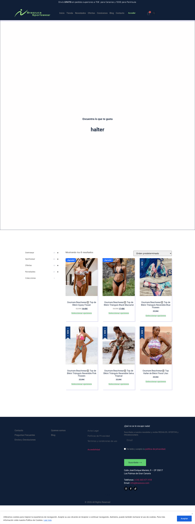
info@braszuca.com (139, 483)
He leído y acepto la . (146, 449)
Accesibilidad (94, 449)
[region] (97, 517)
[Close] (192, 513)
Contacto (120, 13)
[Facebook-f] (131, 489)
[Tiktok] (135, 489)
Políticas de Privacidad (99, 436)
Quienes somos (58, 430)
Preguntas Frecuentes (25, 435)
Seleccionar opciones (81, 313)
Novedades (80, 13)
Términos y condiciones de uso (102, 441)
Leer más (48, 520)
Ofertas (91, 13)
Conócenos (102, 13)
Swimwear (42, 252)
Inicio (61, 13)
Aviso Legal (93, 430)
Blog (112, 13)
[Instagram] (126, 489)
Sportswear (42, 259)
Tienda (69, 13)
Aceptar (184, 518)
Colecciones (40, 278)
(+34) (143, 480)
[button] (154, 13)
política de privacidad (155, 449)
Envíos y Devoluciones (25, 439)
